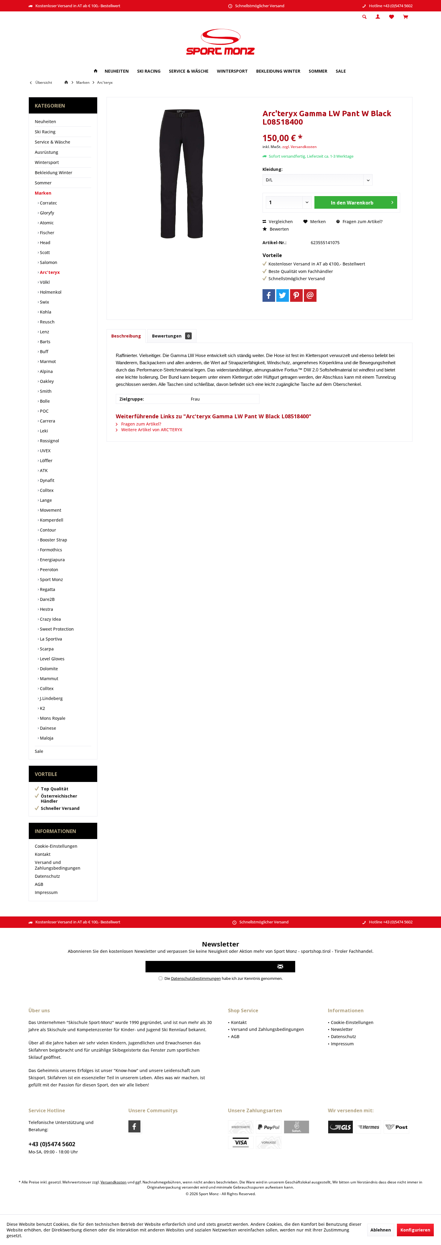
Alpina (46, 371)
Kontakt (42, 854)
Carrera (47, 421)
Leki (43, 431)
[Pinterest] (296, 295)
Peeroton (48, 569)
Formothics (50, 550)
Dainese (47, 728)
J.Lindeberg (51, 698)
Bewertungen (171, 336)
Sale (39, 751)
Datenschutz (47, 876)
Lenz (44, 332)
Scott (44, 252)
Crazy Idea (50, 619)
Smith (45, 391)
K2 (42, 708)
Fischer (46, 232)
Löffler (45, 460)
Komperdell (51, 520)
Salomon (48, 262)
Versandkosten (113, 1182)
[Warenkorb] (405, 17)
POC (44, 411)
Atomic (46, 223)
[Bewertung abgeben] (331, 130)
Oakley (46, 381)
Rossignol (49, 441)
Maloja (46, 738)
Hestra (46, 609)
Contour (47, 530)
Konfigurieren (415, 1230)
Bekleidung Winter (53, 172)
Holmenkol (50, 292)
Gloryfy (46, 213)
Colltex (46, 490)
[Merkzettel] (391, 17)
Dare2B (47, 599)
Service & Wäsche (52, 142)
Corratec (48, 203)
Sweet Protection (56, 629)
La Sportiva (50, 639)
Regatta (47, 589)
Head (44, 242)
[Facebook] (268, 295)
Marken (43, 193)
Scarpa (46, 649)
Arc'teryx (49, 272)
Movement (50, 510)
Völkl (44, 282)
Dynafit (46, 480)
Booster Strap (53, 540)
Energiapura (52, 559)
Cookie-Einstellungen (56, 846)
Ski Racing (45, 132)
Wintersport (47, 162)
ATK (43, 470)
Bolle (44, 401)
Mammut (48, 678)
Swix (44, 302)
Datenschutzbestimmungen (196, 978)
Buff (43, 351)
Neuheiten (45, 121)
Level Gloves (51, 659)
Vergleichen (280, 221)
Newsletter (342, 1029)
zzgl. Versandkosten (299, 146)
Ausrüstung (46, 152)
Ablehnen (380, 1230)
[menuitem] (405, 17)
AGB (39, 884)
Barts (44, 341)
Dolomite (48, 668)
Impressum (46, 892)
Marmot (47, 361)
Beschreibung (126, 336)
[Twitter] (282, 295)
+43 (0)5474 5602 (51, 1144)
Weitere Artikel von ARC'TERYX (151, 429)
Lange (45, 500)
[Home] (95, 71)
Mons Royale (52, 718)
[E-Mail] (310, 295)
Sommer (43, 183)
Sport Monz (51, 579)
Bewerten (278, 229)
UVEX (44, 450)
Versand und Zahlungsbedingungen (57, 865)
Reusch (47, 322)
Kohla (45, 312)
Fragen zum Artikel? (361, 221)
